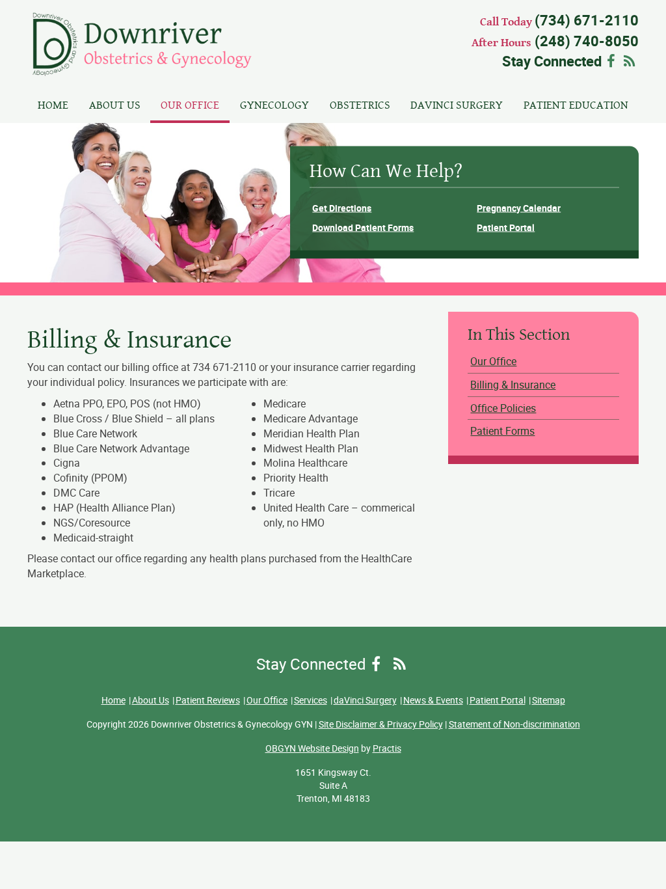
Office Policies (503, 408)
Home (53, 104)
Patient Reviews (208, 700)
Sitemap (548, 700)
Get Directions (341, 207)
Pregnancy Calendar (519, 207)
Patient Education (576, 104)
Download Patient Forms (363, 227)
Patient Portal (506, 227)
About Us (114, 104)
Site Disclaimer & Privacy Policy (381, 724)
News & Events (433, 700)
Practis (387, 748)
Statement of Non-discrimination (514, 724)
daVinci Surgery (456, 104)
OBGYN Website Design (312, 748)
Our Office (190, 104)
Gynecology (274, 104)
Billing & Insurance (512, 384)
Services (310, 700)
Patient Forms (502, 431)
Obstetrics (360, 104)
